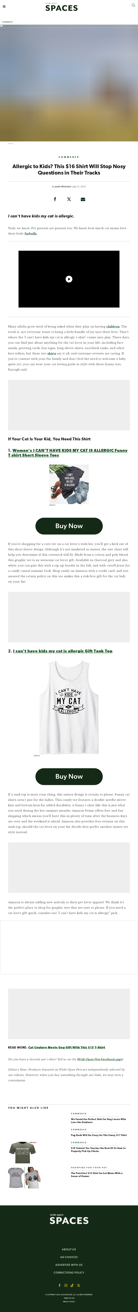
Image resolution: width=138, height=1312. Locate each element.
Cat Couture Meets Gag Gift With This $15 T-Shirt (66, 1047)
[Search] (133, 5)
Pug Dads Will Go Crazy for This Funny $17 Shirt (99, 1135)
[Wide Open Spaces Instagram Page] (66, 1285)
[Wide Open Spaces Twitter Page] (78, 1285)
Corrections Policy (69, 1272)
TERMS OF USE (69, 1298)
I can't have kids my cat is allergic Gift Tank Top (62, 651)
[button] (4, 6)
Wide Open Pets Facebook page (99, 1059)
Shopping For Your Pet (89, 1168)
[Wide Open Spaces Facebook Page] (59, 1285)
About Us (69, 1249)
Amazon (10, 143)
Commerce (7, 22)
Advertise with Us (69, 1264)
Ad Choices (69, 1257)
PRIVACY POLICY (69, 1302)
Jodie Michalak (63, 187)
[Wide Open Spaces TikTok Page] (72, 1285)
